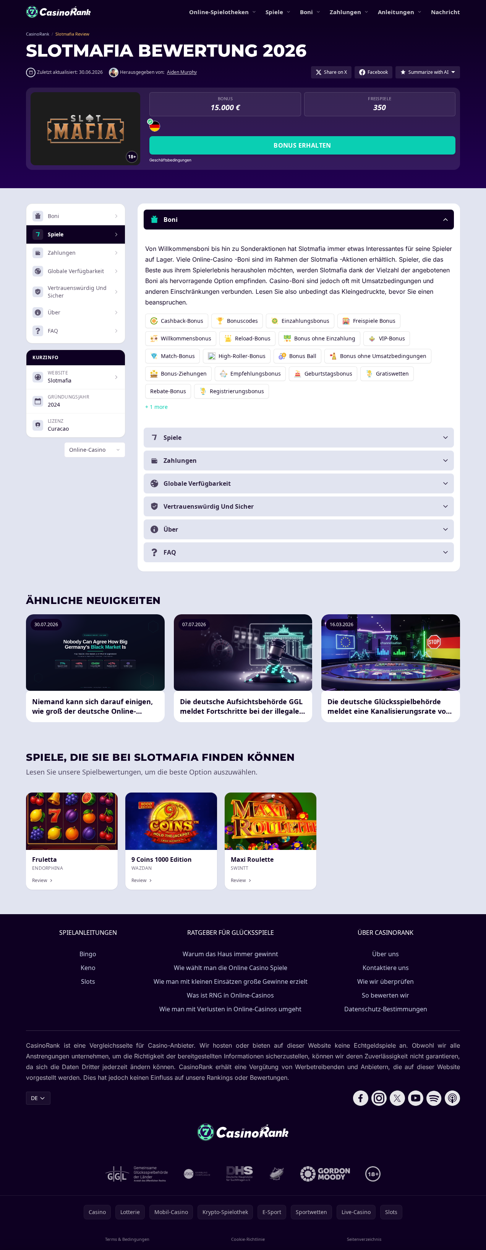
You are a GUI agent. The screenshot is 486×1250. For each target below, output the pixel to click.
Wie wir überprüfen (385, 981)
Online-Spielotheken (219, 12)
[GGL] (136, 1174)
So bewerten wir (385, 995)
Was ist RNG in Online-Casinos (230, 995)
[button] (299, 219)
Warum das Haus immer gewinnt (230, 954)
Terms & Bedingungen (127, 1239)
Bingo (87, 954)
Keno (88, 968)
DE (34, 1098)
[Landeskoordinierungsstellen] (276, 1174)
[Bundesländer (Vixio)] (197, 1174)
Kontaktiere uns (386, 968)
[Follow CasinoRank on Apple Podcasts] (452, 1098)
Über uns (385, 954)
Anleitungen (396, 12)
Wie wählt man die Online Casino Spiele (230, 968)
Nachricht (445, 12)
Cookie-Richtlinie (248, 1239)
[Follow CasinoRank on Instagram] (379, 1098)
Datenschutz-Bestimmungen (385, 1009)
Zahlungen (345, 12)
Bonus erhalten (302, 145)
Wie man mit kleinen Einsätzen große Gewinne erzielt (231, 981)
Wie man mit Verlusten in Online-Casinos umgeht (230, 1009)
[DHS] (239, 1174)
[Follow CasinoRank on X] (397, 1098)
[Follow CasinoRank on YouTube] (415, 1098)
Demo (103, 801)
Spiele (274, 12)
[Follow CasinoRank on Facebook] (360, 1098)
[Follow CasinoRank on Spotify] (434, 1098)
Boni (306, 12)
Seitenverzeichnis (364, 1239)
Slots (88, 981)
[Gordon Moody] (325, 1174)
